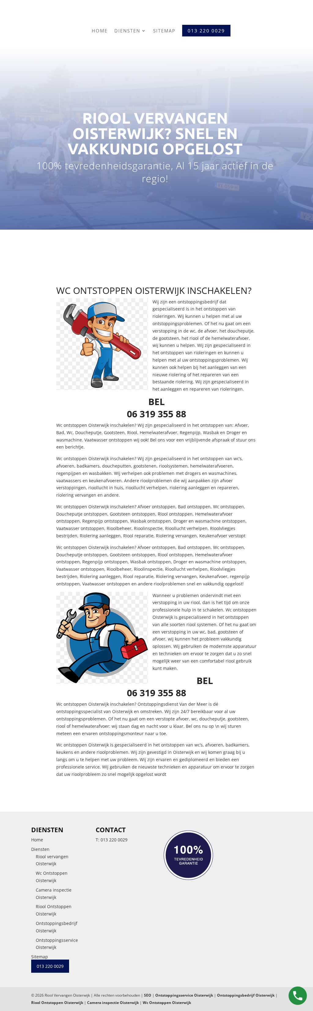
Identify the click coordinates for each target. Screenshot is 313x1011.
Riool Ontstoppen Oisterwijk (57, 1002)
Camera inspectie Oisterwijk (113, 1002)
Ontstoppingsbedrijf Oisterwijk (245, 995)
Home (100, 31)
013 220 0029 (114, 840)
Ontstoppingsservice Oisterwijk (184, 995)
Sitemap (164, 31)
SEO (147, 995)
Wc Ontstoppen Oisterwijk (167, 1002)
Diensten (127, 31)
